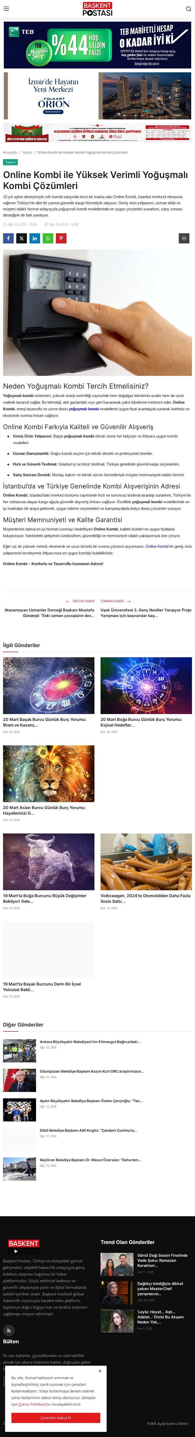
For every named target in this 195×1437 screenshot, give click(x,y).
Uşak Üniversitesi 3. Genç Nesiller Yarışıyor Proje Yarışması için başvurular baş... (146, 613)
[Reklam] (97, 132)
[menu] (6, 9)
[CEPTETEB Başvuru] (97, 45)
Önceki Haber (83, 601)
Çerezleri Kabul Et (56, 1417)
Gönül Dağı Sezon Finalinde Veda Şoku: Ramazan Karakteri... (162, 1260)
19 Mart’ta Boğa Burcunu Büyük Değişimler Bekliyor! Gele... (44, 898)
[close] (100, 1371)
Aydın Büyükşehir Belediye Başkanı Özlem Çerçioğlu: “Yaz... (91, 1101)
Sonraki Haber (113, 601)
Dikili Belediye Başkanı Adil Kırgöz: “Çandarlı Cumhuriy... (88, 1130)
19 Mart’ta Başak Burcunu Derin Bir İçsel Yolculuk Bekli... (42, 986)
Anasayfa (10, 152)
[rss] (9, 1330)
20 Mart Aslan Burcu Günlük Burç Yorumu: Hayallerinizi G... (44, 810)
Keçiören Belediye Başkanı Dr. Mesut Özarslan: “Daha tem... (90, 1160)
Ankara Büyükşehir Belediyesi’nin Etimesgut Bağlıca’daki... (90, 1041)
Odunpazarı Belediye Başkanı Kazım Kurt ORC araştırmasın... (92, 1071)
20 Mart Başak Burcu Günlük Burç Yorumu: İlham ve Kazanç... (45, 722)
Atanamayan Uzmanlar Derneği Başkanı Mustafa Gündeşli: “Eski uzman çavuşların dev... (49, 613)
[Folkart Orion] (97, 95)
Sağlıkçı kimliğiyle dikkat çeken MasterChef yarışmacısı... (160, 1288)
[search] (188, 9)
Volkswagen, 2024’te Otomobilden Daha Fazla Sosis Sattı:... (145, 898)
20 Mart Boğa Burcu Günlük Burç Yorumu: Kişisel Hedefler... (141, 722)
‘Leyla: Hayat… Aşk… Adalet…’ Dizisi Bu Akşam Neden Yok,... (160, 1316)
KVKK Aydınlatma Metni (167, 1423)
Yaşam (27, 152)
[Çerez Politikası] (33, 1404)
